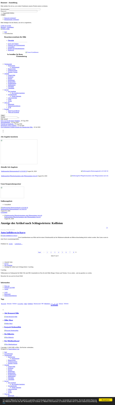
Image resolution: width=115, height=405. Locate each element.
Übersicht (11, 40)
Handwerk (11, 50)
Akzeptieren (106, 400)
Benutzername (5, 9)
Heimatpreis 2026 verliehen (9, 125)
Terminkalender (12, 386)
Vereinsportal (8, 355)
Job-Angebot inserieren (18, 384)
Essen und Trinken (13, 43)
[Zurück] (44, 252)
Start (39, 252)
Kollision (30, 303)
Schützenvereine (12, 362)
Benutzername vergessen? (11, 19)
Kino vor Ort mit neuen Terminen (10, 120)
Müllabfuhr (47, 303)
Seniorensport (15, 358)
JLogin (3, 14)
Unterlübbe (11, 379)
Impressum (7, 294)
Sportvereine (11, 357)
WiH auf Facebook (13, 112)
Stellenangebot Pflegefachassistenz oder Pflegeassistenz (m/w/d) (19, 176)
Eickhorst (10, 368)
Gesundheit (11, 47)
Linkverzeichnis (12, 389)
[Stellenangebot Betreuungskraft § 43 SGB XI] (14, 207)
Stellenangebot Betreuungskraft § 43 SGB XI (14, 171)
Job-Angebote (8, 265)
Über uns (7, 286)
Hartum (10, 370)
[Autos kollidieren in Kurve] (9, 235)
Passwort (3, 11)
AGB (5, 292)
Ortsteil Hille (11, 366)
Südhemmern (11, 376)
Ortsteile (6, 365)
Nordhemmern (12, 374)
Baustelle (3, 303)
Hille (25, 304)
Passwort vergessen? (10, 18)
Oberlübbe (11, 378)
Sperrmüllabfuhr (5, 122)
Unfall (54, 304)
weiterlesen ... (18, 244)
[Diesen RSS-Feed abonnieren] (107, 227)
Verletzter (66, 303)
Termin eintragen (16, 387)
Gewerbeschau (8, 353)
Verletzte (61, 303)
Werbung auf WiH (9, 287)
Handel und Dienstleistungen (16, 48)
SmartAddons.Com (13, 349)
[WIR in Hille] (5, 29)
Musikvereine (12, 360)
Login (9, 390)
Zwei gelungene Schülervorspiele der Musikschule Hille (17, 127)
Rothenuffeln (11, 373)
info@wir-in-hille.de (13, 110)
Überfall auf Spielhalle (7, 124)
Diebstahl (9, 303)
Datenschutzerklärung (10, 295)
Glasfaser (14, 303)
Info (4, 403)
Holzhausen (11, 371)
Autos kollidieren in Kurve (13, 232)
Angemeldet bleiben (8, 13)
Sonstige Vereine (12, 363)
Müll (42, 303)
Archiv (11, 244)
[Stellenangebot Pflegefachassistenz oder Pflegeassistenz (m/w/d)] (23, 215)
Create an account (6, 25)
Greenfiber (20, 303)
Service (6, 263)
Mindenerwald (37, 303)
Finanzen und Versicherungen (16, 45)
